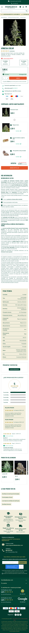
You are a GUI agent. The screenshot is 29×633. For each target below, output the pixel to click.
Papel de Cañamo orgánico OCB (19, 138)
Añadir (18, 78)
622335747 (15, 88)
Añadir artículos (14, 167)
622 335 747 (15, 3)
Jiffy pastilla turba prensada (19, 150)
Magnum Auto (16, 125)
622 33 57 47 (9, 550)
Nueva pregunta (14, 369)
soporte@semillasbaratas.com (14, 545)
